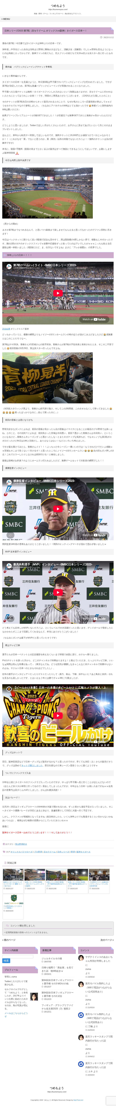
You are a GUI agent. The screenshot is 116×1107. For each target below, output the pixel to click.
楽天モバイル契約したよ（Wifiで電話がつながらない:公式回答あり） (98, 987)
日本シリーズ (63, 852)
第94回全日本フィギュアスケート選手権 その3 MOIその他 (58, 982)
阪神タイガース (83, 852)
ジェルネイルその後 (52, 958)
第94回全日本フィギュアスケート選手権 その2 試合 (58, 994)
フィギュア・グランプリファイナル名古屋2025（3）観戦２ (57, 1007)
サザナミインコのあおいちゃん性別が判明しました (99, 959)
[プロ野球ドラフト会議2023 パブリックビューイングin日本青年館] (99, 875)
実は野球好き (21, 844)
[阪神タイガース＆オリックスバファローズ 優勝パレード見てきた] (13, 875)
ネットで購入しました (32, 765)
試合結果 (6, 329)
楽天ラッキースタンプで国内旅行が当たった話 (99, 1038)
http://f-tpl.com (78, 1100)
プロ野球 (38, 852)
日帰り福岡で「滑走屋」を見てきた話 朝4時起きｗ (57, 969)
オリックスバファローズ (21, 852)
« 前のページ (8, 940)
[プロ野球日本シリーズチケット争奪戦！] (13, 899)
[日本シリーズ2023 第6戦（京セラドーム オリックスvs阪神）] (34, 875)
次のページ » (107, 940)
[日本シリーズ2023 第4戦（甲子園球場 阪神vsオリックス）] (77, 875)
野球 (73, 852)
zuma (88, 969)
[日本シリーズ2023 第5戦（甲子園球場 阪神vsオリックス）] (56, 875)
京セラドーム (50, 852)
